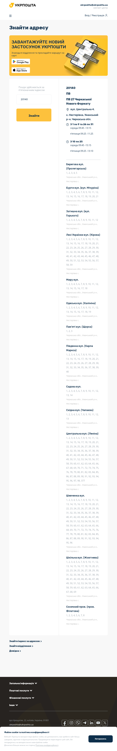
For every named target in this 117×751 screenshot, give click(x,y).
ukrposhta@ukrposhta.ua (21, 724)
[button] (22, 683)
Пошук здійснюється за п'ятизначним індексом (32, 88)
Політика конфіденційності (47, 745)
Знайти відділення (20, 646)
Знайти (34, 115)
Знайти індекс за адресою (24, 641)
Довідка (14, 651)
